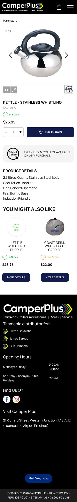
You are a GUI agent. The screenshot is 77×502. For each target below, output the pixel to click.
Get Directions (38, 478)
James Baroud (18, 338)
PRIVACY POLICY (58, 493)
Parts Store (10, 20)
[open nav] (70, 7)
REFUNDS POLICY (18, 497)
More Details (16, 277)
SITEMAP (36, 497)
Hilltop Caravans (20, 331)
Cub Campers (18, 346)
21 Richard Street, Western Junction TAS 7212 (37, 420)
